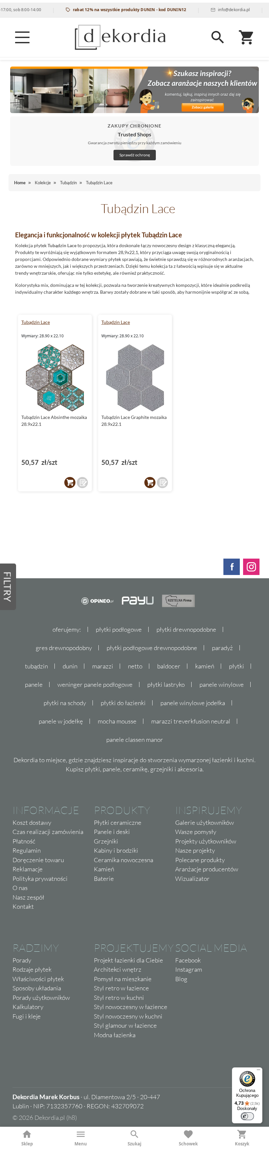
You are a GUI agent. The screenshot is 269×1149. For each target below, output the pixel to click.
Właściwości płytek (38, 979)
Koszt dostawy (31, 822)
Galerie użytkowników (204, 822)
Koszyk (242, 1144)
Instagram (188, 969)
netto (135, 666)
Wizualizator (192, 878)
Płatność (23, 841)
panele (34, 684)
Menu (80, 1144)
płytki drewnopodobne (186, 629)
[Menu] (22, 37)
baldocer (168, 666)
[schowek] (82, 482)
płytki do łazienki (123, 703)
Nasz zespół (28, 897)
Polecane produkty (200, 860)
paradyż (222, 648)
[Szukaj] (217, 37)
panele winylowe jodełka (192, 703)
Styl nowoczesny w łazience (130, 1007)
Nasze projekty (195, 850)
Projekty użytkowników (205, 841)
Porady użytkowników (41, 997)
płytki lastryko (166, 684)
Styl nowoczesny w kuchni (128, 1016)
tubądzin (36, 666)
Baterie (104, 878)
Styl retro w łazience (121, 988)
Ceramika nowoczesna (123, 860)
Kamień (104, 869)
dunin (70, 666)
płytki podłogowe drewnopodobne (152, 648)
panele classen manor (134, 739)
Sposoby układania (36, 988)
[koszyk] (69, 482)
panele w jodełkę (61, 721)
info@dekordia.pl (222, 9)
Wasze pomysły (195, 832)
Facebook (188, 960)
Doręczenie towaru (38, 860)
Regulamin (26, 850)
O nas (20, 888)
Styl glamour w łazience (125, 1025)
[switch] (247, 1116)
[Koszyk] (246, 37)
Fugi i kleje (26, 1016)
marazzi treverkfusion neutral (190, 721)
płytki (236, 666)
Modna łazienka (114, 1035)
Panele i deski (112, 832)
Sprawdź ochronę (134, 154)
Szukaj (134, 1144)
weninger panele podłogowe (95, 684)
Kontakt (23, 906)
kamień (204, 666)
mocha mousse (117, 721)
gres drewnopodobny (64, 648)
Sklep (27, 1144)
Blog (181, 979)
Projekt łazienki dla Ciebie (128, 960)
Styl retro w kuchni (119, 997)
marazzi (102, 666)
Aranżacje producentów (206, 869)
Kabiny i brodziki (116, 850)
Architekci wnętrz (117, 969)
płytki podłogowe (119, 629)
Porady (21, 960)
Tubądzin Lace (35, 322)
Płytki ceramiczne (117, 822)
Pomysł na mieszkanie (123, 979)
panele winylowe (221, 684)
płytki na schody (65, 703)
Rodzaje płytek (32, 969)
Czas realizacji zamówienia (47, 832)
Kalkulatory (27, 1007)
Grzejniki (106, 841)
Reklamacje (27, 869)
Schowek (188, 1144)
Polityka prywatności (40, 878)
